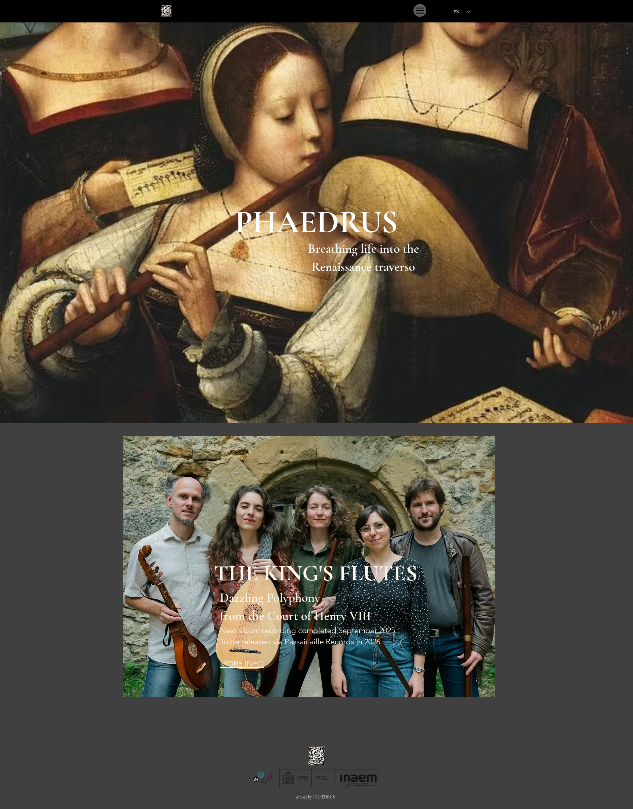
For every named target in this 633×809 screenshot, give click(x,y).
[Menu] (419, 10)
